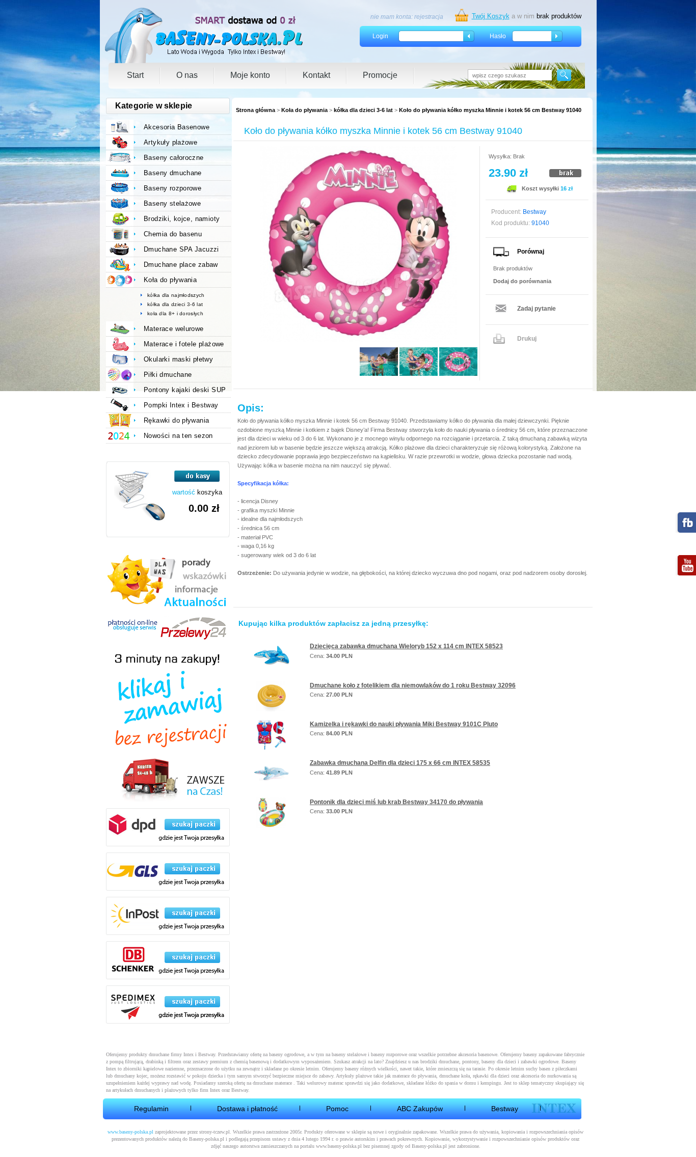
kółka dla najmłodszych (176, 295)
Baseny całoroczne (174, 157)
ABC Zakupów (420, 1109)
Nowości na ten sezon (178, 435)
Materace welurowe (174, 329)
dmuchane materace (272, 1083)
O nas (187, 75)
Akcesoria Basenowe (176, 127)
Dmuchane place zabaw (181, 264)
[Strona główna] (204, 35)
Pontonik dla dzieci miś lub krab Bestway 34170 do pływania (396, 802)
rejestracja (428, 16)
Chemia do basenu (173, 234)
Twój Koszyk (491, 16)
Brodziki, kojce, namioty (182, 219)
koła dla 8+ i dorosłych (175, 313)
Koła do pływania (304, 110)
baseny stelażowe (349, 1054)
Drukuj (527, 338)
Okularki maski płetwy (178, 359)
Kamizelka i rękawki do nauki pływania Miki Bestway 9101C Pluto (404, 724)
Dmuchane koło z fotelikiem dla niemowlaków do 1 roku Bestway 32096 (413, 685)
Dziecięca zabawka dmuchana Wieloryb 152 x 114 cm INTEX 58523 (406, 646)
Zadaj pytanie (536, 308)
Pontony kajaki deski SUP (185, 390)
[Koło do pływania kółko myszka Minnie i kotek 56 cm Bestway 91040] (358, 244)
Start (135, 75)
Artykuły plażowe (170, 142)
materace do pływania (414, 1076)
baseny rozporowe (389, 1054)
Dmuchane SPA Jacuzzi (181, 249)
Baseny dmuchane (173, 173)
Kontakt (316, 75)
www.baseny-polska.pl (130, 1132)
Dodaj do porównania (522, 281)
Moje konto (250, 75)
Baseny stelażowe (172, 203)
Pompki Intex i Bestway (181, 405)
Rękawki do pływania (176, 420)
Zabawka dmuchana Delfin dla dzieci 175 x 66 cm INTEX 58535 (400, 762)
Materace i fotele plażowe (184, 344)
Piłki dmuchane (168, 374)
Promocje (380, 75)
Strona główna (255, 110)
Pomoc (337, 1109)
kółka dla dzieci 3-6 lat (363, 110)
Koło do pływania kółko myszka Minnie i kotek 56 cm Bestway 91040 (490, 110)
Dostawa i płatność (247, 1109)
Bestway (504, 1109)
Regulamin (151, 1109)
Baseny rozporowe (172, 188)
